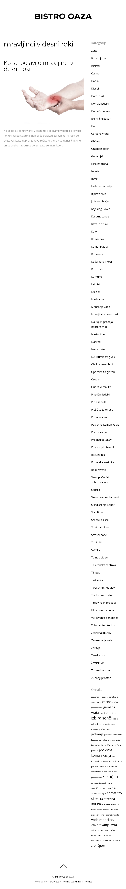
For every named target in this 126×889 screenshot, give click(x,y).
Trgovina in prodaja (103, 602)
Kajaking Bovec (100, 209)
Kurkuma (97, 276)
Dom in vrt (97, 96)
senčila (110, 776)
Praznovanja (99, 432)
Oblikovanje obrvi (102, 364)
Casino (95, 73)
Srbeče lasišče (100, 520)
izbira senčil (102, 718)
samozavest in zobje (100, 772)
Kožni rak (97, 269)
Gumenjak (97, 156)
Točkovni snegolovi (103, 587)
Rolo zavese (98, 470)
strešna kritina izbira (110, 804)
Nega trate (98, 349)
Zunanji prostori (101, 678)
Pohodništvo (99, 417)
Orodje (95, 379)
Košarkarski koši (101, 261)
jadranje (97, 734)
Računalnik (98, 455)
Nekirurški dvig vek (103, 357)
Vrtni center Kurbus (103, 625)
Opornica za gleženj (103, 372)
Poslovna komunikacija (105, 424)
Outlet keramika (101, 387)
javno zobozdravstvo (113, 735)
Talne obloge (99, 557)
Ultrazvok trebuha (102, 610)
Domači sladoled (101, 111)
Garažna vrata (100, 133)
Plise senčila (98, 402)
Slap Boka (97, 512)
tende (93, 809)
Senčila (95, 490)
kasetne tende (97, 740)
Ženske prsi (98, 655)
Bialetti (95, 66)
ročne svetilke (111, 766)
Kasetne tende (100, 216)
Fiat (93, 126)
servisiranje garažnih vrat (101, 783)
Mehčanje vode (100, 307)
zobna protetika (104, 835)
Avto (94, 51)
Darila (95, 81)
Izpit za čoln (98, 194)
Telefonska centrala (103, 565)
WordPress (53, 881)
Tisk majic (97, 580)
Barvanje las (98, 58)
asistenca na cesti (98, 697)
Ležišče (95, 292)
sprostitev (114, 793)
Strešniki (96, 542)
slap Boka (112, 788)
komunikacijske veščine (101, 745)
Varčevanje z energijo (104, 618)
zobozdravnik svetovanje (102, 841)
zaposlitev (106, 820)
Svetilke (96, 550)
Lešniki (95, 284)
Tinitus (95, 572)
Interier (96, 171)
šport (101, 846)
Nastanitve (98, 334)
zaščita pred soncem (100, 830)
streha (97, 798)
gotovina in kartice (108, 713)
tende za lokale (104, 809)
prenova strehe (106, 761)
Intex (94, 179)
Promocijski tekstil (102, 447)
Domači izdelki (100, 103)
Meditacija (97, 299)
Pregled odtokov (101, 439)
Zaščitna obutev (101, 633)
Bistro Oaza (61, 876)
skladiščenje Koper (99, 788)
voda (95, 820)
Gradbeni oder (100, 149)
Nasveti (96, 342)
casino (107, 702)
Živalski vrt (97, 663)
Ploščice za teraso (102, 409)
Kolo (94, 231)
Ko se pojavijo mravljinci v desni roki (38, 66)
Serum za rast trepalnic (105, 497)
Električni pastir (101, 118)
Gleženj (95, 141)
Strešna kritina (100, 527)
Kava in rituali (99, 224)
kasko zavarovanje (112, 740)
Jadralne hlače (100, 201)
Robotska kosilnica (102, 462)
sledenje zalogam (98, 793)
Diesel (95, 88)
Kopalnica (97, 254)
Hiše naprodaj (99, 164)
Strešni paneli (99, 535)
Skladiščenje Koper (103, 505)
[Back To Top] (63, 866)
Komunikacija (99, 246)
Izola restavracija (101, 186)
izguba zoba (110, 724)
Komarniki (97, 239)
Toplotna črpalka (102, 595)
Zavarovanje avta (101, 640)
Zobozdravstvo (100, 670)
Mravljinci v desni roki (104, 314)
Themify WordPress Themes (76, 881)
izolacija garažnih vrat (100, 729)
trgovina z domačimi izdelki (109, 815)
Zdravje (95, 648)
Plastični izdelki (100, 394)
